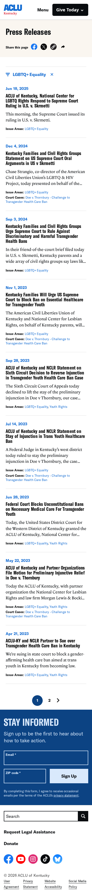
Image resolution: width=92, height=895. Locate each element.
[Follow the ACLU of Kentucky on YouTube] (20, 859)
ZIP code (13, 773)
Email (11, 755)
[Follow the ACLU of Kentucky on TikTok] (45, 859)
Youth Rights (58, 407)
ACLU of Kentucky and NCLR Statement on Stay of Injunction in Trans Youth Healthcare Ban (45, 436)
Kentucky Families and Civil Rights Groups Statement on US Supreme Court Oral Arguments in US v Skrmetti (43, 158)
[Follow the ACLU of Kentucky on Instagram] (33, 859)
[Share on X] (44, 48)
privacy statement (66, 795)
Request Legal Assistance (29, 831)
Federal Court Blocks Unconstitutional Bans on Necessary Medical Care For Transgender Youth (45, 509)
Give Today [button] (67, 10)
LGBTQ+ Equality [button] (29, 74)
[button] (53, 47)
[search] (83, 816)
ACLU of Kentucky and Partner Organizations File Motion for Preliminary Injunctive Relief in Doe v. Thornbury (45, 573)
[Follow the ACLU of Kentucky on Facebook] (8, 859)
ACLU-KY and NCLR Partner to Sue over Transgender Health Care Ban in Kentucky (43, 643)
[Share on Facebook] (34, 48)
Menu (43, 9)
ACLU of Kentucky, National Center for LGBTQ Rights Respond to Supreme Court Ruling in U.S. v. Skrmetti (42, 101)
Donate (11, 843)
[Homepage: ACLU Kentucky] (20, 9)
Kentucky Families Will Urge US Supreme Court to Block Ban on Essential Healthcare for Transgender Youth (44, 299)
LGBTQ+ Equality (36, 129)
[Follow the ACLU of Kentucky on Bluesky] (57, 859)
